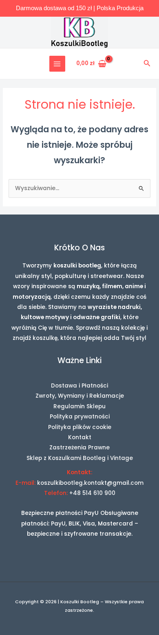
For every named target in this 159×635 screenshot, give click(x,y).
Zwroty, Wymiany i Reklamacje (79, 396)
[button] (147, 64)
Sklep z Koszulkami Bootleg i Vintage (79, 458)
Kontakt (79, 437)
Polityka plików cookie (79, 427)
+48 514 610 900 (92, 493)
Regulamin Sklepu (79, 406)
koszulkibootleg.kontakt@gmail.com (90, 483)
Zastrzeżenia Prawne (79, 447)
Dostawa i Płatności (79, 386)
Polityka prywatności (80, 416)
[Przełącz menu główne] (57, 64)
